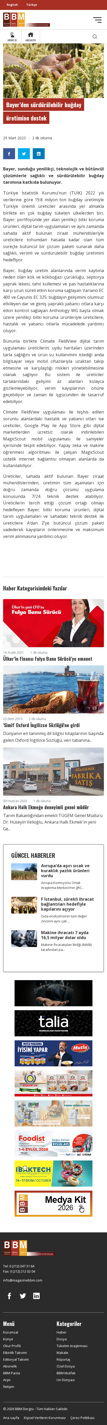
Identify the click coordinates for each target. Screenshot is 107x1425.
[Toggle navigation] (97, 20)
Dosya (62, 1339)
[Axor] (53, 993)
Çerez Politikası (82, 1417)
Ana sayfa (11, 1417)
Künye (8, 1339)
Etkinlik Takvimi (15, 1352)
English (12, 5)
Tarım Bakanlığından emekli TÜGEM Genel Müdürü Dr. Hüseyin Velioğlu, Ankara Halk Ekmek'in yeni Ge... (53, 822)
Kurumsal (10, 1332)
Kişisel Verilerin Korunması (45, 1417)
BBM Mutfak (66, 1373)
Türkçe (31, 5)
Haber (61, 1332)
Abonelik (10, 1366)
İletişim (8, 1386)
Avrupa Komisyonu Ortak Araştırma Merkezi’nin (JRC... (62, 885)
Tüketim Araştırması (72, 1345)
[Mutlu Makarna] (53, 1053)
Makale (62, 1352)
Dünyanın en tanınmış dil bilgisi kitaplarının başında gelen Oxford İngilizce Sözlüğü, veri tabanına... (53, 737)
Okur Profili (12, 1345)
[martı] (53, 1113)
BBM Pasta (11, 1373)
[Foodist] (53, 1143)
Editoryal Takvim (16, 1359)
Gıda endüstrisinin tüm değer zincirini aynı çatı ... (64, 918)
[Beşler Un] (53, 1083)
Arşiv (7, 1379)
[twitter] (23, 1300)
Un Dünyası (66, 1379)
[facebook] (9, 1300)
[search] (95, 36)
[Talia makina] (53, 1023)
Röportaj (63, 1359)
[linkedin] (36, 1300)
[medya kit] (53, 1203)
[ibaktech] (53, 1173)
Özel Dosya (66, 1366)
